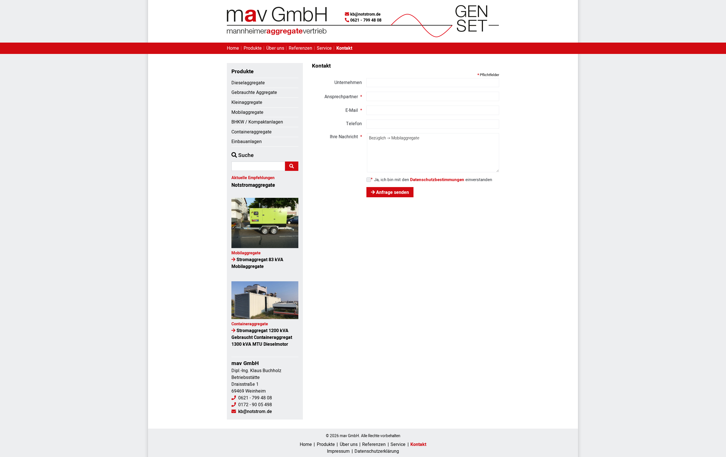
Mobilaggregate (247, 112)
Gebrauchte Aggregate (254, 92)
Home (233, 48)
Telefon (354, 124)
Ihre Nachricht (344, 136)
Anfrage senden (392, 192)
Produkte (253, 48)
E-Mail (351, 110)
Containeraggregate (251, 132)
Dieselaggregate (248, 82)
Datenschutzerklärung (376, 451)
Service (324, 48)
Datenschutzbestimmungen (437, 180)
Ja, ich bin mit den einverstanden (433, 180)
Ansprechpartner (341, 96)
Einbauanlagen (246, 141)
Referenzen (300, 48)
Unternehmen (348, 83)
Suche (245, 155)
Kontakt (344, 48)
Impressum (338, 451)
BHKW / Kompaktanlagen (257, 122)
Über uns (275, 48)
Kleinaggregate (246, 102)
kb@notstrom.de (365, 14)
